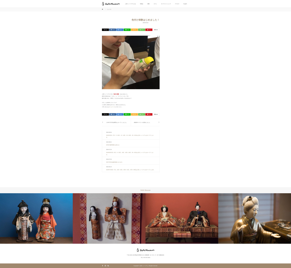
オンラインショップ (166, 3)
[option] (36, 218)
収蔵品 (141, 3)
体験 (148, 3)
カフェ (155, 3)
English (185, 3)
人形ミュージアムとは (130, 3)
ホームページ (112, 106)
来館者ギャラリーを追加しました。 (142, 122)
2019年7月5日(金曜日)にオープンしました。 (116, 122)
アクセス (177, 3)
